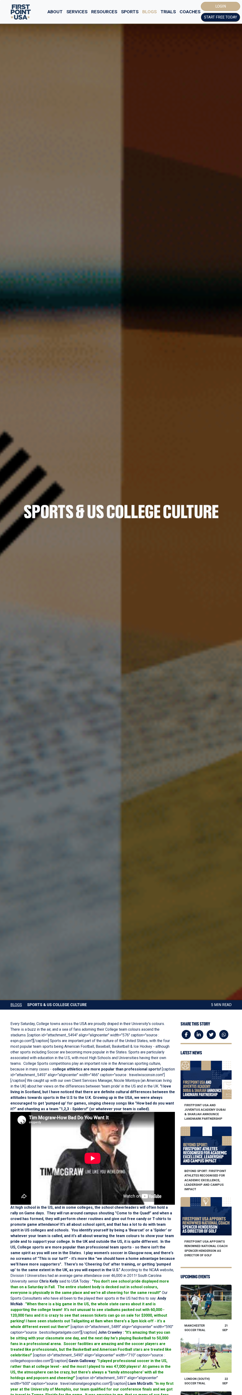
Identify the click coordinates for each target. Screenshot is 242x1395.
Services (76, 11)
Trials (168, 11)
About (55, 11)
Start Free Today (220, 17)
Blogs (149, 11)
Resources (104, 11)
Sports (129, 11)
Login (220, 6)
